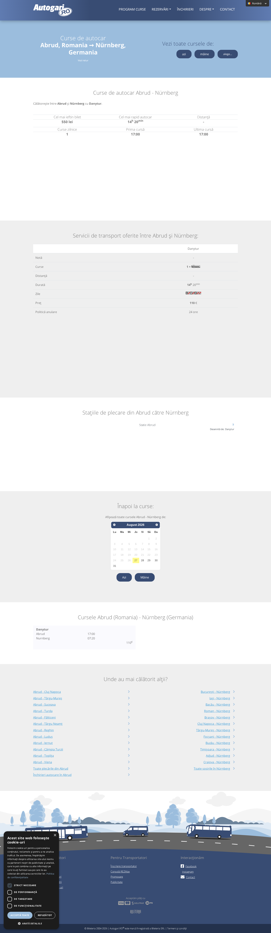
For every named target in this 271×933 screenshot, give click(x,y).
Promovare (117, 876)
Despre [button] (205, 9)
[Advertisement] (135, 174)
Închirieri (185, 9)
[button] (31, 923)
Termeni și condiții (177, 928)
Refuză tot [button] (45, 915)
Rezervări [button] (160, 9)
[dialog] (31, 880)
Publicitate (117, 882)
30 (156, 560)
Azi (124, 577)
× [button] (54, 835)
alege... (227, 54)
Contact (227, 9)
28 (142, 560)
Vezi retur (83, 60)
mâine (204, 54)
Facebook (191, 866)
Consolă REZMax (120, 871)
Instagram (188, 871)
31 (114, 565)
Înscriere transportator (124, 866)
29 (148, 560)
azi (184, 54)
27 (135, 560)
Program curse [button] (132, 9)
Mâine (144, 577)
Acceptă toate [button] (20, 915)
